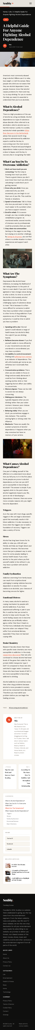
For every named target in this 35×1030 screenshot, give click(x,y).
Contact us (6, 966)
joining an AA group (15, 237)
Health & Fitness (8, 981)
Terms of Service (8, 1004)
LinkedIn (9, 849)
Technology (7, 992)
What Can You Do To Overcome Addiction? (15, 804)
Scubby (7, 3)
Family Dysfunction (13, 819)
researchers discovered (12, 655)
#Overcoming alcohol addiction (18, 708)
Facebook (10, 844)
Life (10, 12)
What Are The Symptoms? (14, 808)
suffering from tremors (23, 357)
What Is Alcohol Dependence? (15, 801)
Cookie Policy (7, 1008)
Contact (5, 1011)
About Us (6, 958)
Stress (9, 816)
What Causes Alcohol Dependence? (17, 811)
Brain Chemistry (12, 824)
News (5, 985)
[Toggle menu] (30, 3)
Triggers (9, 813)
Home (5, 12)
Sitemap (5, 1015)
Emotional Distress (12, 821)
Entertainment (7, 978)
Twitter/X (10, 838)
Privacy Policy (7, 962)
